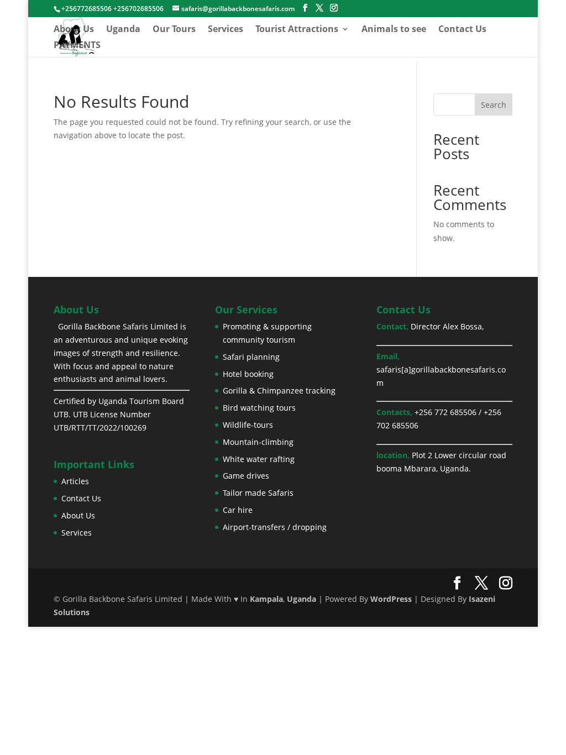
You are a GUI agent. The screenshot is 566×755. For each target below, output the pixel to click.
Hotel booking (248, 374)
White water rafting (259, 459)
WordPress (391, 599)
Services (225, 30)
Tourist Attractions (296, 30)
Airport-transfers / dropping (275, 527)
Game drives (246, 475)
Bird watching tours (259, 407)
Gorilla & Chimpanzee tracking (279, 390)
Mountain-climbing (258, 442)
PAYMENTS (77, 46)
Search (493, 104)
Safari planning (251, 357)
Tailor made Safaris (258, 492)
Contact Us (462, 30)
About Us (74, 30)
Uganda (123, 30)
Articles (75, 481)
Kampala (266, 599)
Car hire (238, 510)
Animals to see (393, 30)
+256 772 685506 (445, 412)
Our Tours (174, 30)
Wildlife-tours (248, 425)
